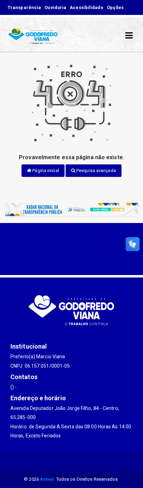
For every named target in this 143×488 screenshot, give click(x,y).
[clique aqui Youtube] (72, 461)
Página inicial (45, 170)
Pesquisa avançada (95, 170)
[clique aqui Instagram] (88, 461)
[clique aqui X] (55, 461)
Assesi (47, 479)
